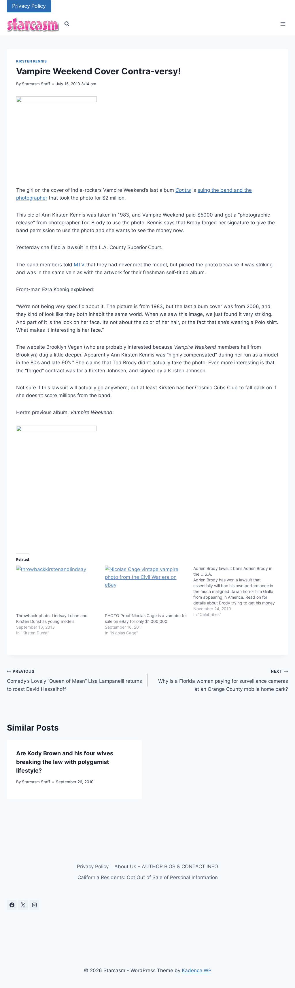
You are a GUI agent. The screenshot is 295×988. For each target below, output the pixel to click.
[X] (23, 905)
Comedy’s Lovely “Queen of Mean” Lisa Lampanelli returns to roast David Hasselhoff (74, 680)
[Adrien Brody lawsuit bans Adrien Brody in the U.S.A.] (237, 591)
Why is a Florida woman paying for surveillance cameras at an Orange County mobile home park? (223, 680)
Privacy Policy (29, 6)
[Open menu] (282, 24)
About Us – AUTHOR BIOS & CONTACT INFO (166, 866)
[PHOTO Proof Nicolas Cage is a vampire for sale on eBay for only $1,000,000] (146, 589)
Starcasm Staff (36, 83)
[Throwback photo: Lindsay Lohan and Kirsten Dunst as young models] (57, 589)
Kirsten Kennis (31, 61)
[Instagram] (34, 905)
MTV (79, 265)
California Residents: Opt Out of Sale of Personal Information (147, 877)
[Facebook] (12, 905)
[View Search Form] (67, 24)
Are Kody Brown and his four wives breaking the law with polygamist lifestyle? (64, 762)
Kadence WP (196, 970)
